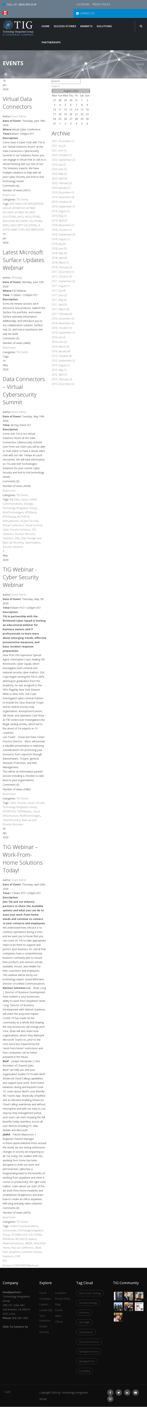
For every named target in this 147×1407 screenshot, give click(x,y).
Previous (7, 1265)
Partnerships (51, 42)
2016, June (59, 342)
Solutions (104, 26)
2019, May (59, 215)
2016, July (58, 337)
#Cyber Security (29, 521)
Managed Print (86, 1361)
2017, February (62, 314)
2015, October (62, 356)
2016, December (63, 318)
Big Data (14, 499)
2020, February (62, 183)
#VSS (20, 216)
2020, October (62, 155)
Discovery (84, 1312)
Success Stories (65, 26)
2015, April (59, 374)
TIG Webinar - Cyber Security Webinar (21, 577)
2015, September (63, 360)
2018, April (59, 258)
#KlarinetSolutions (13, 1243)
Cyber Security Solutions (16, 529)
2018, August (61, 239)
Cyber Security (18, 802)
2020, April (59, 178)
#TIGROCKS (9, 811)
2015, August (61, 365)
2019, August (61, 211)
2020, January (61, 187)
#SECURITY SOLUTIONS (23, 225)
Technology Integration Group (20, 508)
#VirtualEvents (11, 521)
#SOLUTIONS (32, 216)
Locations (83, 4)
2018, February (62, 267)
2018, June (59, 248)
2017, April (59, 304)
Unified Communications (24, 1226)
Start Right (84, 1322)
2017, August (61, 286)
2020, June (59, 169)
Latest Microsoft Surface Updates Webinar (23, 259)
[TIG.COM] (18, 28)
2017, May (59, 300)
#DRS (6, 225)
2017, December (63, 272)
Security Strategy (88, 1302)
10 (26, 1265)
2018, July (58, 244)
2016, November (63, 323)
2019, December (63, 192)
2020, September (63, 159)
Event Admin (19, 116)
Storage (28, 503)
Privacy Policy (101, 4)
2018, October (62, 230)
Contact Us (87, 13)
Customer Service (31, 1252)
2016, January (61, 351)
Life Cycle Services (89, 1341)
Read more (9, 195)
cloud (24, 499)
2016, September (63, 332)
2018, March (60, 262)
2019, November (63, 197)
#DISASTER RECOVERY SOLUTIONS (22, 221)
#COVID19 (23, 516)
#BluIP (28, 1243)
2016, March (60, 346)
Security (39, 802)
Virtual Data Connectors (17, 102)
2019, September (63, 206)
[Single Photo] (118, 1294)
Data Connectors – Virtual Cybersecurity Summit (24, 390)
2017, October (62, 276)
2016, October (62, 328)
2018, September (63, 234)
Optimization (32, 542)
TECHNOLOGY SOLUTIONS (26, 1234)
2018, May (59, 253)
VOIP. (18, 1256)
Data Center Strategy (90, 1293)
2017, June (59, 295)
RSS (5, 1260)
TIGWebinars (24, 811)
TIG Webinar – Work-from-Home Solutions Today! (22, 858)
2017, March (60, 309)
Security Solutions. (13, 547)
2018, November (63, 225)
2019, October (62, 201)
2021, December (63, 141)
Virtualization (86, 1332)
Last (36, 1265)
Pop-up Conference (22, 1247)
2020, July (58, 164)
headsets (8, 1256)
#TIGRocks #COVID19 (15, 1239)
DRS (17, 538)
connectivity (9, 1230)
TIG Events (22, 199)
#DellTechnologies (13, 512)
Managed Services (89, 1351)
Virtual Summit (33, 525)
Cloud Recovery (11, 820)
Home (45, 26)
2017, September (63, 281)
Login (7, 1391)
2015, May (59, 370)
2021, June (59, 150)
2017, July (58, 290)
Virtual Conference (13, 525)
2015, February (62, 379)
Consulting (84, 1371)
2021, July (58, 145)
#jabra (32, 1239)
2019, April (59, 220)
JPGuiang (17, 277)
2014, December (63, 384)
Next (31, 1265)
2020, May (59, 173)
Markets (86, 26)
